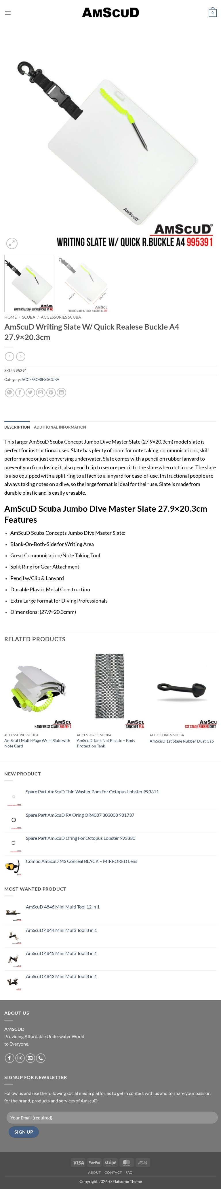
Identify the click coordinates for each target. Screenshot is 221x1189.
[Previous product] (20, 356)
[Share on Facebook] (20, 392)
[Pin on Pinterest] (51, 392)
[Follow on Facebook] (9, 1058)
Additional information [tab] (60, 427)
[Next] (205, 144)
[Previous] (16, 144)
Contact (113, 1172)
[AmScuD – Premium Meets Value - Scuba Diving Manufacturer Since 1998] (110, 12)
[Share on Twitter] (30, 392)
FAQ (129, 1172)
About (94, 1172)
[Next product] (9, 356)
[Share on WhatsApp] (9, 392)
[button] (7, 13)
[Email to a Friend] (40, 392)
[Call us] (40, 1058)
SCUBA (28, 317)
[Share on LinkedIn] (61, 392)
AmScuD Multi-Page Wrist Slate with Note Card (37, 743)
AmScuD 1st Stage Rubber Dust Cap (182, 741)
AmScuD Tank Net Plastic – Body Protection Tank (106, 743)
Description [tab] (17, 427)
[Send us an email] (30, 1058)
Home (10, 317)
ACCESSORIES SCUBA (61, 317)
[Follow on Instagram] (20, 1058)
